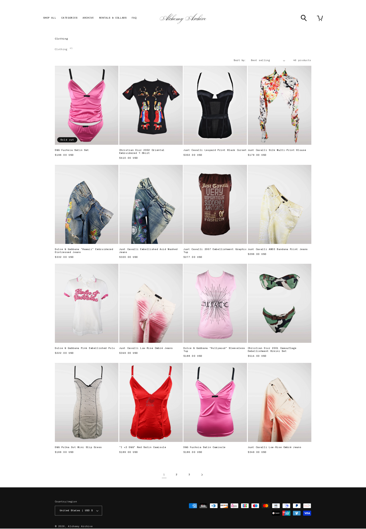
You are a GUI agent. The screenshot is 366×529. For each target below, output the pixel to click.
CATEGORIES (69, 17)
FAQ (134, 17)
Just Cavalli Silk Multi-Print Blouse (277, 150)
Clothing (64, 49)
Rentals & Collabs (113, 17)
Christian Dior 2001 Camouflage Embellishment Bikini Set (272, 350)
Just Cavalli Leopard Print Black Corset (215, 150)
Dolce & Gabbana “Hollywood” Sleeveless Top (214, 350)
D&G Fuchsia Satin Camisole (204, 447)
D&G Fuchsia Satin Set (72, 150)
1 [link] (164, 474)
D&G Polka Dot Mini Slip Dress (78, 447)
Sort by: (240, 60)
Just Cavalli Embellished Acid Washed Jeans (148, 251)
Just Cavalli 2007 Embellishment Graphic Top (215, 251)
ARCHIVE (88, 17)
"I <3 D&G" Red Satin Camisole (142, 447)
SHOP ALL (49, 17)
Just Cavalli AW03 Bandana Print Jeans (278, 249)
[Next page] (202, 475)
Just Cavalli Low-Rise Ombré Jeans (146, 348)
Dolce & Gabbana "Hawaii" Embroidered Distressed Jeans (84, 251)
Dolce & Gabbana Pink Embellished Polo (85, 348)
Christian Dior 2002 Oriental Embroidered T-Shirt (142, 151)
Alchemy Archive (80, 526)
